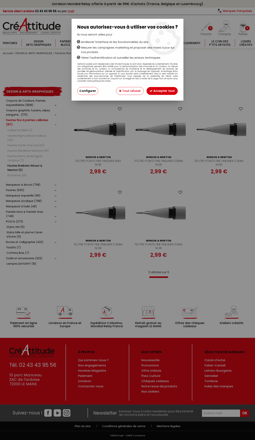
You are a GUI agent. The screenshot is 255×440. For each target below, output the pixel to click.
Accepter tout (164, 91)
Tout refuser (131, 91)
